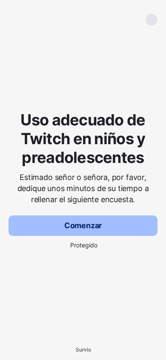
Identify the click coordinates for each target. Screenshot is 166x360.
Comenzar (83, 225)
